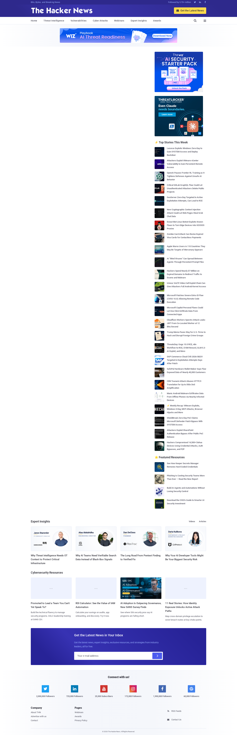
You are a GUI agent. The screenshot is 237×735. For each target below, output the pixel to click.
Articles (202, 521)
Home (34, 20)
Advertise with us (38, 716)
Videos (192, 521)
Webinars (119, 20)
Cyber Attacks (100, 20)
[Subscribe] (157, 656)
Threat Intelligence (54, 20)
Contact (34, 720)
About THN (36, 712)
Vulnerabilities (79, 20)
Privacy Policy (81, 720)
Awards (157, 20)
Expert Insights (139, 20)
